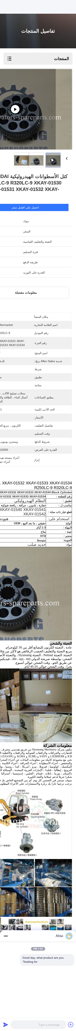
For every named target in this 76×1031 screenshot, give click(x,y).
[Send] (5, 1024)
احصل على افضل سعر (25, 207)
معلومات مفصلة (26, 292)
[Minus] (5, 936)
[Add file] (71, 1024)
